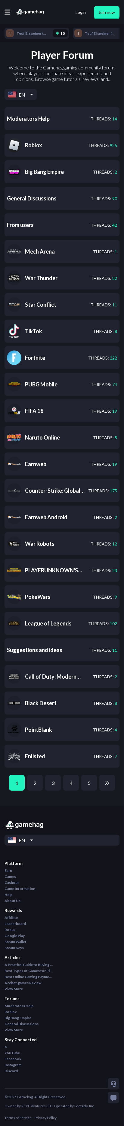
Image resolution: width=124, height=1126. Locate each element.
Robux (10, 929)
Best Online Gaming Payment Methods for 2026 (29, 976)
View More (14, 989)
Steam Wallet (15, 941)
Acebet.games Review (23, 982)
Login (81, 12)
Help (8, 894)
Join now (106, 12)
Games (10, 876)
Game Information (20, 888)
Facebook (13, 1059)
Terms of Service (18, 1117)
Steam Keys (14, 947)
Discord (11, 1071)
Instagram (13, 1065)
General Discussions (22, 1024)
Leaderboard (15, 923)
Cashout (12, 882)
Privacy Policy (46, 1117)
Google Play (15, 935)
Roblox (11, 1011)
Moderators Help (19, 1005)
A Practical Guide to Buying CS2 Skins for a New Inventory (29, 964)
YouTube (12, 1053)
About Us (12, 900)
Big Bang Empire (18, 1018)
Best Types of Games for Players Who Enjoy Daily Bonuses (29, 970)
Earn (8, 870)
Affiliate (11, 917)
